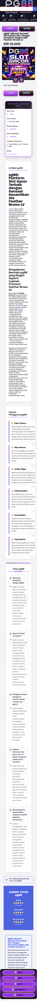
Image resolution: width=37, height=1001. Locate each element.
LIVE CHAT (20, 994)
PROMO (19, 972)
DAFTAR (27, 28)
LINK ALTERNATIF (20, 989)
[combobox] (16, 9)
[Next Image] (33, 64)
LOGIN (10, 28)
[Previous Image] (3, 64)
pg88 (11, 209)
